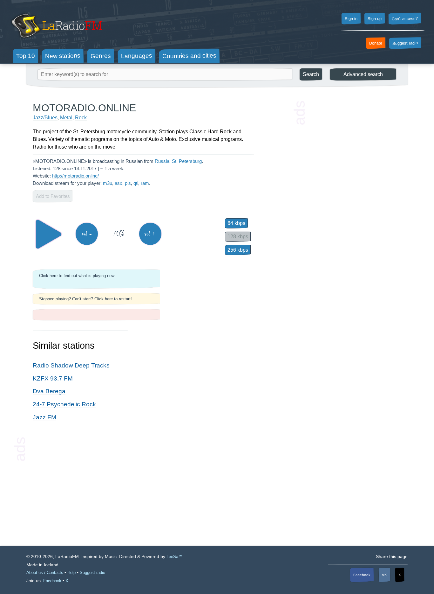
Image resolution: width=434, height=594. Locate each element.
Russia (162, 161)
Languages (136, 55)
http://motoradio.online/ (75, 175)
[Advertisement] (353, 197)
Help (71, 572)
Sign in (351, 18)
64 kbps (236, 223)
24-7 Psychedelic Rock (64, 404)
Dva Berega (49, 391)
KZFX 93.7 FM (53, 378)
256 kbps (237, 250)
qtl (135, 183)
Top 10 (25, 55)
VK (384, 575)
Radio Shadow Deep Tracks (71, 365)
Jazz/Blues (45, 117)
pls (128, 183)
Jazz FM (44, 417)
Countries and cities (189, 56)
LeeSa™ (174, 556)
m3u (107, 183)
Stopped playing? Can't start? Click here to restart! (85, 299)
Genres (101, 55)
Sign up (375, 18)
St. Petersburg (187, 161)
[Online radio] (56, 40)
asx (118, 183)
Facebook (361, 575)
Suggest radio (405, 43)
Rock (81, 117)
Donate (375, 43)
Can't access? (405, 18)
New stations (62, 55)
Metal (66, 117)
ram (145, 183)
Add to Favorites (53, 196)
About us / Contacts (44, 572)
